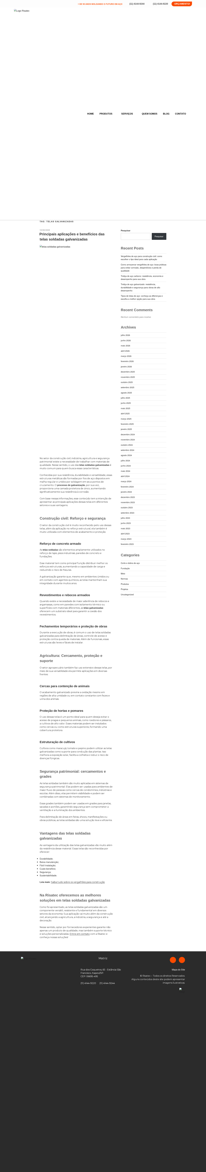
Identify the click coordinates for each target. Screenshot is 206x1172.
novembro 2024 (128, 439)
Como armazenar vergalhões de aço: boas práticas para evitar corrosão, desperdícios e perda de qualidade (143, 267)
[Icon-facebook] (173, 960)
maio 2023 (125, 528)
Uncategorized (127, 594)
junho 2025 (126, 403)
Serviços (127, 114)
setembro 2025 (127, 387)
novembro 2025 (128, 377)
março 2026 (126, 356)
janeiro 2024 (126, 491)
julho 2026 (125, 335)
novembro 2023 (128, 502)
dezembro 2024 (128, 434)
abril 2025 (125, 413)
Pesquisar (125, 230)
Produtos (105, 114)
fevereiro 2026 (127, 361)
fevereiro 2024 (127, 486)
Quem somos (149, 114)
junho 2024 (126, 465)
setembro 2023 (127, 512)
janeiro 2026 (126, 366)
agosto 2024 (126, 455)
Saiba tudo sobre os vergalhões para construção (78, 882)
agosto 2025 (126, 392)
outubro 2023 (127, 507)
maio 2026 (125, 345)
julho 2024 (125, 460)
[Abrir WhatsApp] (199, 1165)
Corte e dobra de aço (130, 563)
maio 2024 (125, 471)
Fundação (125, 568)
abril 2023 (125, 533)
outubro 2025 (127, 382)
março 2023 (126, 538)
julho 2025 (125, 397)
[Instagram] (182, 960)
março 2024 (126, 481)
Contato (180, 114)
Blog (166, 114)
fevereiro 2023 (127, 544)
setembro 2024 (127, 450)
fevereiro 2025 (127, 424)
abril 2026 (125, 350)
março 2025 (126, 418)
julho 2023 (125, 518)
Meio (123, 573)
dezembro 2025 (128, 371)
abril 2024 (125, 476)
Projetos (124, 589)
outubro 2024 (127, 444)
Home (90, 114)
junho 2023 (126, 523)
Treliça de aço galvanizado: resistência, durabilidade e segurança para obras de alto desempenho (140, 287)
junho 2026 (126, 340)
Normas (124, 578)
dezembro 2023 (128, 497)
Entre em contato (80, 934)
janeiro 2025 (126, 429)
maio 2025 (125, 408)
